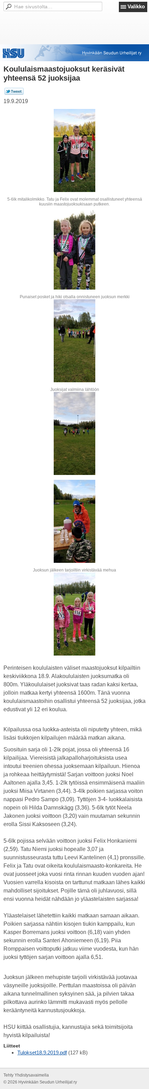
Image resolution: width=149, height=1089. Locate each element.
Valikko (136, 6)
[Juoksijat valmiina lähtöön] (74, 340)
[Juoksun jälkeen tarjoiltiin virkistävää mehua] (74, 521)
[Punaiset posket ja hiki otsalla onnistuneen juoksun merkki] (74, 248)
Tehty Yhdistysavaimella (26, 1075)
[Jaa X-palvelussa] (14, 93)
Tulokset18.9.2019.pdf (42, 1052)
